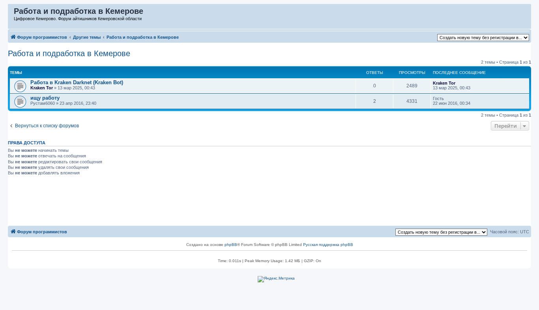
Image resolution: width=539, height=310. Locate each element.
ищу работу (45, 98)
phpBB (231, 244)
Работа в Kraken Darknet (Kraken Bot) (76, 82)
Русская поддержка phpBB (328, 244)
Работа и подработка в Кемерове (69, 53)
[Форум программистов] (11, 13)
